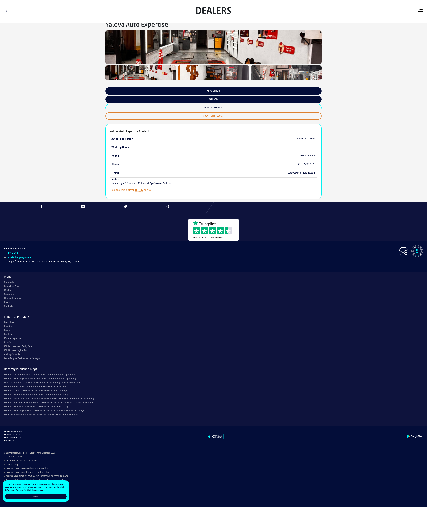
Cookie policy (12, 465)
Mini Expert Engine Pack (16, 350)
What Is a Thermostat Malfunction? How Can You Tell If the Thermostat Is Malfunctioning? (49, 402)
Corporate (9, 282)
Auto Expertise (43, 453)
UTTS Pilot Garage (14, 457)
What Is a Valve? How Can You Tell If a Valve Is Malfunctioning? (35, 390)
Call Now (213, 99)
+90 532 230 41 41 (306, 164)
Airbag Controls (12, 354)
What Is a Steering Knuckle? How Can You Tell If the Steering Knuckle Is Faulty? (44, 410)
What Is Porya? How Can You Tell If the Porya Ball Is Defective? (35, 386)
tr (5, 11)
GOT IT (35, 496)
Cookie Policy (29, 490)
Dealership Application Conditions (21, 461)
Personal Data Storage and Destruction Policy (27, 468)
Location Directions (213, 108)
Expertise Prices (12, 286)
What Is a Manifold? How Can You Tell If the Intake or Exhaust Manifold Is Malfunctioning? (49, 398)
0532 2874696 (308, 156)
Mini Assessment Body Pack (18, 346)
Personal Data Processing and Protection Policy (27, 472)
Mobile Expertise (13, 338)
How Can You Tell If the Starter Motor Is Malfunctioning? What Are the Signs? (43, 382)
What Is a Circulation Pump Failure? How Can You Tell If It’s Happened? (39, 374)
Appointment (213, 91)
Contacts (8, 306)
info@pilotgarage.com (19, 257)
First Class (9, 326)
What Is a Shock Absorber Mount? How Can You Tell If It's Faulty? (36, 394)
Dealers (8, 290)
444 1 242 (13, 253)
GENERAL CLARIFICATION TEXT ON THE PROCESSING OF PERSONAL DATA (37, 476)
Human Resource (13, 298)
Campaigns (9, 294)
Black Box (9, 322)
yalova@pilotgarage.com (302, 173)
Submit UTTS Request (213, 116)
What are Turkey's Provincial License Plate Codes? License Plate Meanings (41, 414)
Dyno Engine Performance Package (22, 358)
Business (8, 330)
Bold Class (9, 334)
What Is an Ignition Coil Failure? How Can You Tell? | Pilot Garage (36, 406)
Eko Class (8, 342)
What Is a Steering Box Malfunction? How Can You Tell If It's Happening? (40, 378)
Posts (7, 302)
